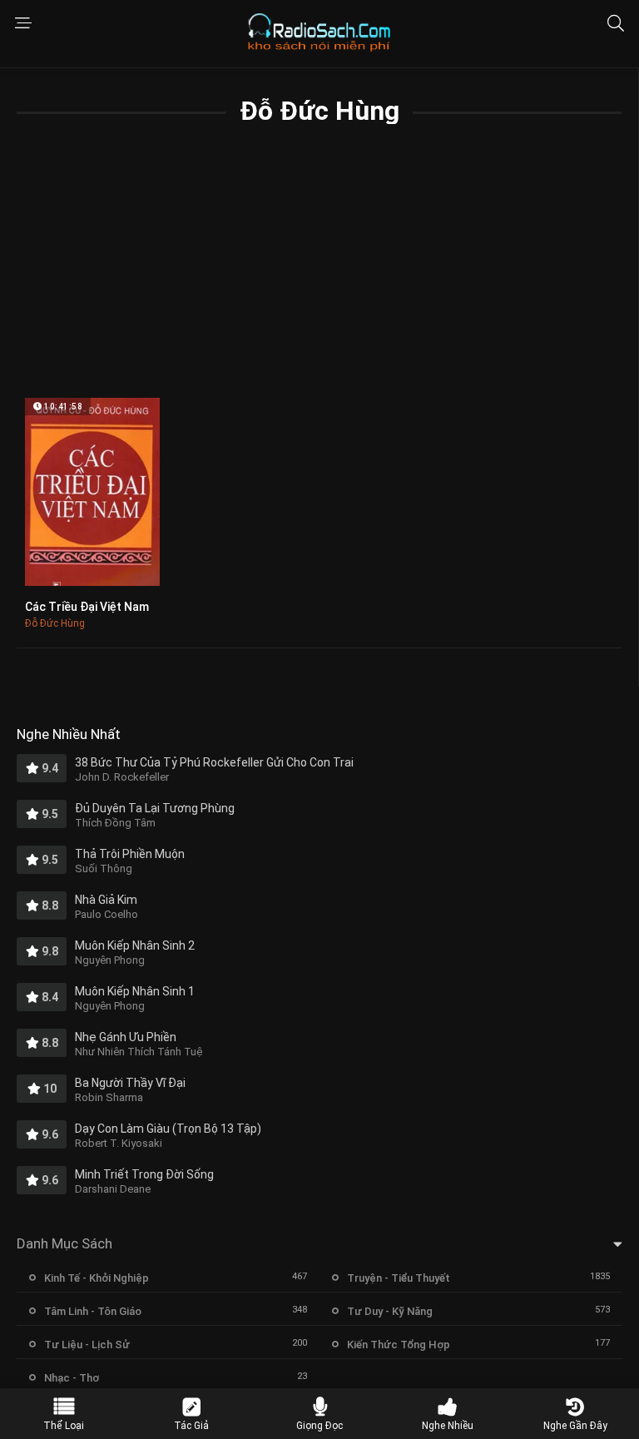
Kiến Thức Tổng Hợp (398, 1344)
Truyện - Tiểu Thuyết (398, 1278)
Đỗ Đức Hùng (55, 623)
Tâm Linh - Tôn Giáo (92, 1311)
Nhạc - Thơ (71, 1378)
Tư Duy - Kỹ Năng (390, 1311)
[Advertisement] (319, 273)
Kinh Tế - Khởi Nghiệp (96, 1278)
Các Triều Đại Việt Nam (87, 606)
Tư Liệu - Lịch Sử (87, 1344)
